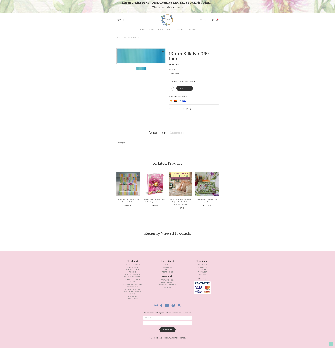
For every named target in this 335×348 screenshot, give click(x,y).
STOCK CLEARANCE (132, 264)
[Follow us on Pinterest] (190, 109)
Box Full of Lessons (133, 277)
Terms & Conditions (167, 285)
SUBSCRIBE (167, 329)
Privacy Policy (167, 280)
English (118, 20)
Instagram (202, 264)
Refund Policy (167, 282)
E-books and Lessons (132, 284)
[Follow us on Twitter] (187, 109)
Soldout (185, 88)
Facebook (202, 267)
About (167, 269)
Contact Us (168, 287)
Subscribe (167, 267)
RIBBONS (132, 272)
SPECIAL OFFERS (132, 269)
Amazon (202, 274)
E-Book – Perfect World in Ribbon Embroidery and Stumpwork (154, 200)
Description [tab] (157, 132)
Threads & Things (132, 289)
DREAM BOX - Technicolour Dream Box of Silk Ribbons (128, 200)
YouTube (202, 269)
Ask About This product (189, 81)
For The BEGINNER (132, 274)
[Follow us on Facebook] (183, 109)
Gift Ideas (132, 296)
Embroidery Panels (132, 291)
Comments (178, 132)
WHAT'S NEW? (132, 267)
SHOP (118, 38)
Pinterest (202, 272)
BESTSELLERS (132, 286)
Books (132, 282)
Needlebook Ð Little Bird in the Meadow (207, 200)
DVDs (132, 294)
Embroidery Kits (132, 279)
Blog (167, 264)
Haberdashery (132, 299)
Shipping (174, 81)
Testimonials (167, 272)
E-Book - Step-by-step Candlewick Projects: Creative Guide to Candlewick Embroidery (180, 201)
